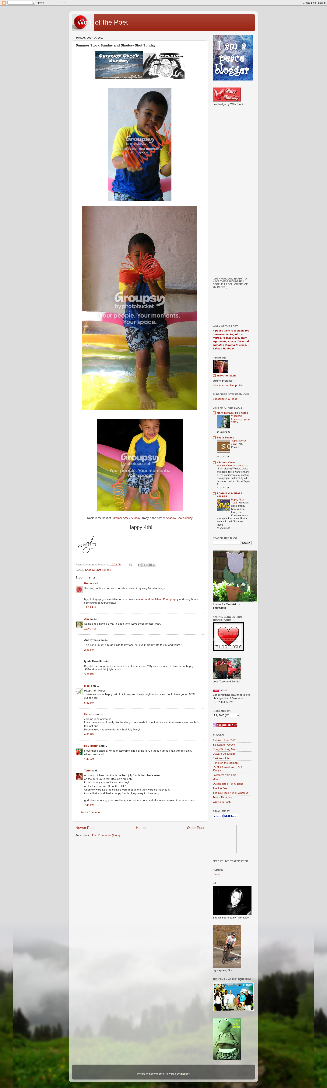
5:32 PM (89, 702)
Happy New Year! (237, 501)
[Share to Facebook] (150, 565)
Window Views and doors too (232, 465)
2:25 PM (89, 649)
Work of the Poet (102, 22)
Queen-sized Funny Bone (228, 783)
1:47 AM (89, 759)
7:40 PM (89, 805)
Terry (87, 770)
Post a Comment (90, 812)
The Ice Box (220, 788)
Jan (86, 619)
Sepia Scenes (225, 437)
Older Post (195, 828)
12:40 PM (90, 628)
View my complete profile (228, 385)
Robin (88, 583)
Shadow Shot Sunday (179, 518)
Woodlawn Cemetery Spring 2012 (240, 419)
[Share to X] (147, 565)
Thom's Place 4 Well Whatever (231, 792)
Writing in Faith (222, 802)
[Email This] (140, 565)
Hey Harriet (91, 745)
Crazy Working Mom (225, 749)
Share (216, 874)
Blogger (184, 1073)
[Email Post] (130, 564)
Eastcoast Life (221, 758)
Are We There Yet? (224, 740)
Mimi (87, 685)
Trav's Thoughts (222, 797)
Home (141, 828)
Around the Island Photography (159, 599)
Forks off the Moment (225, 762)
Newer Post (85, 828)
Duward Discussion (224, 753)
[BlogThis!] (143, 565)
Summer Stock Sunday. (126, 518)
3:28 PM (89, 674)
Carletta (89, 714)
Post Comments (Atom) (106, 835)
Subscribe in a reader (225, 398)
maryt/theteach (226, 375)
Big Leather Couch (224, 744)
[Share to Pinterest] (154, 565)
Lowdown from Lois (224, 775)
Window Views (226, 462)
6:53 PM (89, 734)
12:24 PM (90, 607)
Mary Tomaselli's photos (232, 412)
